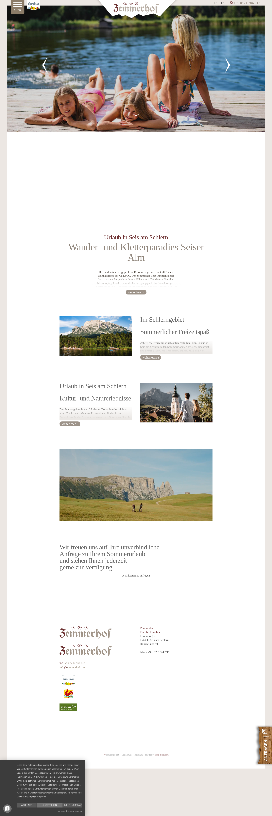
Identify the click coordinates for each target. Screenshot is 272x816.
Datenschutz (126, 755)
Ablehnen (26, 805)
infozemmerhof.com (73, 667)
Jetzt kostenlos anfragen (136, 575)
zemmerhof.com (111, 755)
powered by (157, 755)
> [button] (227, 65)
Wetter (187, 747)
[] (136, 130)
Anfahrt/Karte (91, 747)
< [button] (44, 65)
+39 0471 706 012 (247, 3)
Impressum (138, 755)
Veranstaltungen (117, 747)
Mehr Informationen (73, 805)
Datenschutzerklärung (74, 811)
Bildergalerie (168, 747)
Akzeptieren (49, 805)
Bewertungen (144, 747)
